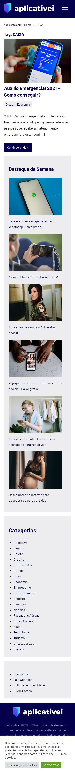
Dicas (9, 104)
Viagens (19, 649)
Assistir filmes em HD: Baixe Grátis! (33, 277)
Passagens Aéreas (26, 615)
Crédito (19, 559)
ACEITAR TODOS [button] (51, 765)
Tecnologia (21, 632)
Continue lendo (16, 147)
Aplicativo (21, 542)
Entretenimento (25, 593)
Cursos (19, 570)
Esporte (19, 598)
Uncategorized (24, 643)
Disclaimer (21, 674)
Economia (23, 104)
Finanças (20, 604)
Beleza (18, 554)
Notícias (19, 610)
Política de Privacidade (29, 685)
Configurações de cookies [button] (22, 765)
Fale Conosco (23, 679)
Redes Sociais (23, 621)
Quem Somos (23, 691)
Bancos (19, 548)
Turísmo (19, 638)
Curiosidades (23, 565)
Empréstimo (22, 587)
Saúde (18, 626)
